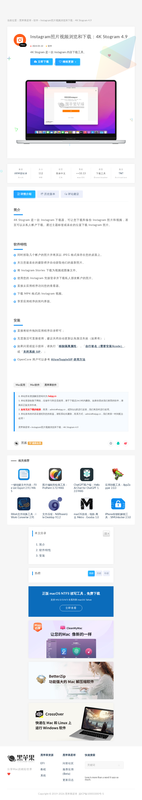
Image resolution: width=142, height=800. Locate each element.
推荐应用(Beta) (68, 771)
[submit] (119, 765)
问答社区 (68, 763)
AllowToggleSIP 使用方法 (68, 359)
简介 (42, 544)
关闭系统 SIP (31, 351)
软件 (35, 20)
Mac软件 (35, 385)
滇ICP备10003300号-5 (91, 794)
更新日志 (68, 780)
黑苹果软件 (51, 385)
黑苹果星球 (25, 20)
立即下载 (43, 61)
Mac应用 (20, 385)
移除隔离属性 (68, 346)
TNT (121, 173)
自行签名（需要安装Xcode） (104, 346)
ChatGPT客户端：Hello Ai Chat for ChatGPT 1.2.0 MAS (87, 488)
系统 (43, 775)
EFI (42, 763)
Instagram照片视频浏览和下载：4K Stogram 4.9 (55, 427)
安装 (42, 555)
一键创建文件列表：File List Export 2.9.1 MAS (23, 488)
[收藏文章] (111, 443)
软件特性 (45, 550)
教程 (43, 769)
